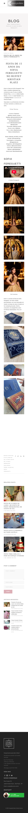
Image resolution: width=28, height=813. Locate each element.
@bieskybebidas (16, 149)
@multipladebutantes (14, 121)
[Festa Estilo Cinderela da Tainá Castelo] (14, 520)
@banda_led (12, 136)
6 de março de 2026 (17, 615)
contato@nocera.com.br (13, 786)
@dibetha (17, 128)
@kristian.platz (14, 124)
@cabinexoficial (17, 147)
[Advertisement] (14, 435)
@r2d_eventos (19, 136)
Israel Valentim (17, 95)
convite (10, 298)
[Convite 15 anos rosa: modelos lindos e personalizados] (7, 628)
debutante (15, 90)
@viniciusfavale (17, 119)
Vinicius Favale (7, 99)
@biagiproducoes (14, 142)
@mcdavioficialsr (16, 138)
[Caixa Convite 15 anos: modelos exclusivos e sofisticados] (7, 615)
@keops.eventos (17, 126)
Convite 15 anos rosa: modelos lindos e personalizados (16, 627)
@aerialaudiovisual (17, 151)
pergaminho (15, 307)
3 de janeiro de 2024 (10, 557)
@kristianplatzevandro (15, 122)
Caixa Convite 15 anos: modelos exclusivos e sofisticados (17, 612)
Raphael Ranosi (9, 97)
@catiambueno (16, 132)
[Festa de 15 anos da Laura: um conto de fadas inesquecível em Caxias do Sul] (14, 493)
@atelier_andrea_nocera (14, 115)
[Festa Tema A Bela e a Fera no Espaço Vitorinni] (14, 544)
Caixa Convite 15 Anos (16, 620)
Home (8, 24)
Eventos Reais (15, 24)
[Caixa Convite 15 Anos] (7, 622)
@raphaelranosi (17, 130)
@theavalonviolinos (16, 145)
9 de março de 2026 (9, 510)
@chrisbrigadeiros (17, 144)
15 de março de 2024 (10, 534)
